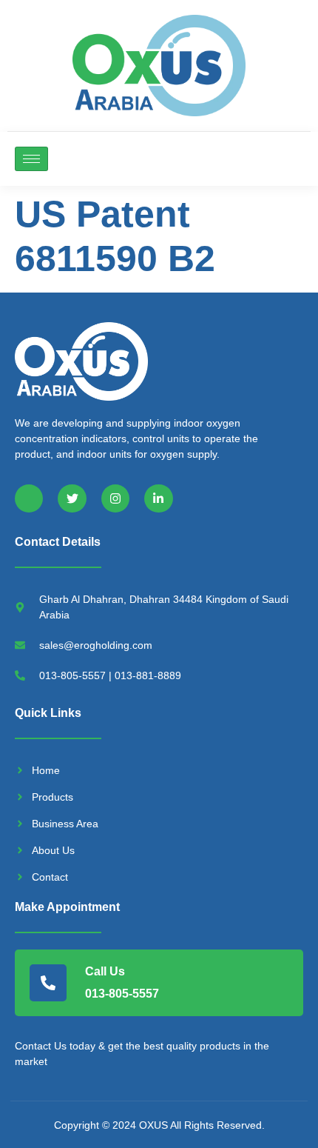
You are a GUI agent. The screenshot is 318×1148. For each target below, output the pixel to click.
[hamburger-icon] (31, 159)
